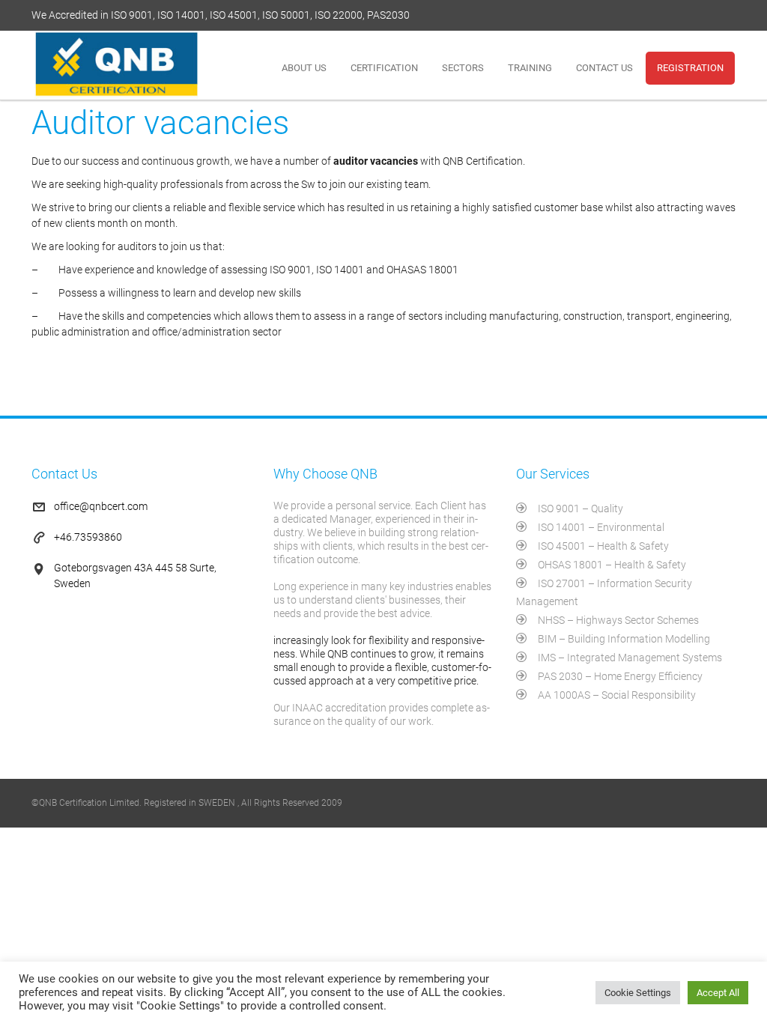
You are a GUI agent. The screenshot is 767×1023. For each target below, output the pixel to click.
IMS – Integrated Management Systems (630, 658)
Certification (384, 67)
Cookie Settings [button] (637, 992)
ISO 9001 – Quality (580, 508)
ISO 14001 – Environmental (601, 527)
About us (304, 67)
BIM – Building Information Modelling (624, 639)
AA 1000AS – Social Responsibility (617, 695)
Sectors (463, 67)
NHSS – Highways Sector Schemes (618, 620)
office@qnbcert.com (101, 506)
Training (530, 67)
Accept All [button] (718, 992)
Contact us (604, 67)
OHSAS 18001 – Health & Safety (612, 565)
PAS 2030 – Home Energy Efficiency (620, 676)
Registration (690, 67)
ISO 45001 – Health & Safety (603, 546)
